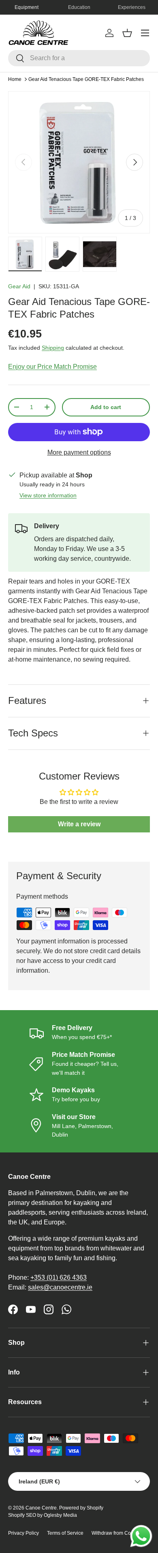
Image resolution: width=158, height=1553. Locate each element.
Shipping (53, 347)
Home (14, 79)
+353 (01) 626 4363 (58, 1277)
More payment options (79, 452)
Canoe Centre (41, 1508)
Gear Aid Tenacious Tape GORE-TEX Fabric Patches (86, 79)
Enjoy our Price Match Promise (52, 366)
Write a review (79, 824)
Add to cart (105, 407)
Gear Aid (19, 286)
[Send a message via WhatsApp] (141, 1536)
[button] (127, 33)
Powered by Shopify (81, 1508)
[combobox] (79, 58)
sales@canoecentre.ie (60, 1287)
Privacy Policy (23, 1533)
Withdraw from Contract (117, 1533)
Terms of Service (65, 1533)
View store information (48, 495)
